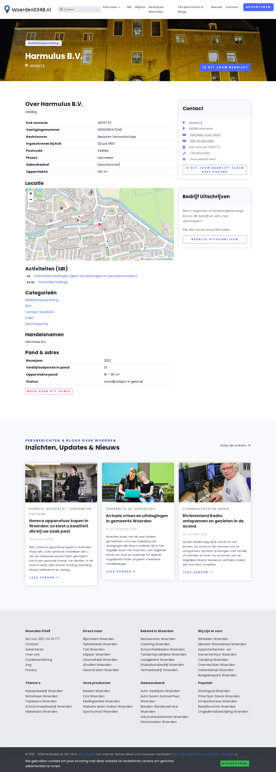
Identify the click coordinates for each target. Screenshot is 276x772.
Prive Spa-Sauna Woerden (219, 696)
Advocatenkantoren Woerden (164, 716)
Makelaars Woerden (41, 711)
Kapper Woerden (96, 654)
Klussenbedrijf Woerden (44, 691)
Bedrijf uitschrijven (214, 239)
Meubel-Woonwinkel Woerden (222, 644)
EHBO (29, 318)
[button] (99, 224)
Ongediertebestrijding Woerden (223, 711)
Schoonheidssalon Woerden (162, 649)
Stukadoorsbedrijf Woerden (162, 664)
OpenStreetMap (164, 259)
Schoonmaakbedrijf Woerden (48, 706)
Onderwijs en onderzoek (130, 509)
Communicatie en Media (206, 509)
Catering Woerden (155, 644)
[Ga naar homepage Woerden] (26, 9)
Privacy (31, 670)
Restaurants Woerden (157, 639)
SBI (129, 7)
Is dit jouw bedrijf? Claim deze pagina (215, 170)
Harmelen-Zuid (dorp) (205, 135)
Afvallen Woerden (97, 664)
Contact (231, 7)
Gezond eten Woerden (101, 670)
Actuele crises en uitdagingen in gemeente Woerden (137, 518)
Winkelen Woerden (213, 639)
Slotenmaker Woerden (158, 722)
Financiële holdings (53, 282)
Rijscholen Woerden (98, 639)
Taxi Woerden (94, 649)
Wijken (140, 7)
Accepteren (234, 763)
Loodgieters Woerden (157, 659)
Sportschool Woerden (100, 711)
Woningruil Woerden (214, 691)
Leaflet (147, 259)
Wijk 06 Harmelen (202, 141)
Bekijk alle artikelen (234, 445)
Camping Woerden (213, 659)
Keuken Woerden (96, 691)
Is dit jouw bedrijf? (225, 67)
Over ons (32, 654)
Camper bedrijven (39, 312)
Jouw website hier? (203, 159)
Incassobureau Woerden (217, 701)
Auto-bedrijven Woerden (160, 691)
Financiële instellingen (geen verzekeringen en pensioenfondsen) (85, 276)
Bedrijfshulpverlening (43, 43)
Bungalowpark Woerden (217, 675)
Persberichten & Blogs (190, 9)
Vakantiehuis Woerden (216, 670)
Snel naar (109, 7)
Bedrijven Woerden (156, 9)
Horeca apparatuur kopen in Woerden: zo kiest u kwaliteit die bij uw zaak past (58, 526)
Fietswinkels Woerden (100, 644)
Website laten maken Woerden (108, 706)
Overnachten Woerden (216, 664)
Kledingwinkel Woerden (101, 701)
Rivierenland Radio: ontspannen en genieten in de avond (213, 521)
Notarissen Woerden (41, 696)
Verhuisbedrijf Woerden (159, 670)
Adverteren (258, 7)
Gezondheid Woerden (100, 659)
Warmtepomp (36, 324)
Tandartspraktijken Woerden (163, 654)
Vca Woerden (94, 696)
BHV (28, 306)
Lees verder (42, 577)
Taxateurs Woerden (41, 701)
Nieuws (216, 7)
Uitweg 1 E (37, 65)
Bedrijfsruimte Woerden (217, 706)
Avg (28, 664)
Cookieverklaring (38, 659)
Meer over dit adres (49, 391)
